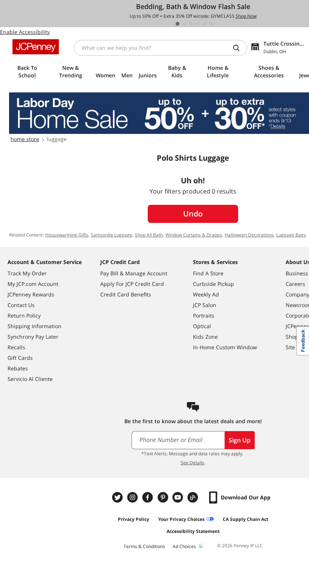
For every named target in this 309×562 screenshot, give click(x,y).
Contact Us (21, 305)
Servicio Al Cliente (30, 378)
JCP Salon (204, 305)
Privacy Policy (133, 519)
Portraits (203, 315)
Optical (202, 326)
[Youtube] (178, 497)
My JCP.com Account (33, 283)
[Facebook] (148, 497)
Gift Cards (20, 357)
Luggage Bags (291, 235)
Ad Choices (184, 546)
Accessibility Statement (193, 531)
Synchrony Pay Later (33, 336)
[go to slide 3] (191, 24)
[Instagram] (133, 497)
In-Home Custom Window (225, 347)
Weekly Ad (206, 294)
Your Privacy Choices (181, 519)
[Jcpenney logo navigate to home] (35, 46)
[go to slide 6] (211, 24)
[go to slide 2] (184, 24)
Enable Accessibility (25, 31)
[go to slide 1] (177, 24)
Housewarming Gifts (66, 235)
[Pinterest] (163, 497)
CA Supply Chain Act (245, 519)
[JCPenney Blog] (193, 497)
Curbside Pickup (213, 283)
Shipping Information (34, 326)
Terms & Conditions (144, 546)
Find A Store (208, 273)
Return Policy (24, 315)
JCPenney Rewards (31, 294)
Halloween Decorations (249, 235)
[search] (239, 47)
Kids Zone (205, 336)
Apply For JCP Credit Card (132, 283)
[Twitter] (118, 497)
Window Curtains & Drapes (193, 235)
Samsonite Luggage (111, 235)
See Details (192, 462)
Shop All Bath (149, 235)
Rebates (18, 368)
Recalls (16, 347)
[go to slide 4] (198, 24)
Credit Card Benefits (125, 294)
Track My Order (27, 273)
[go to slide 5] (205, 24)
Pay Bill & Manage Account (133, 273)
